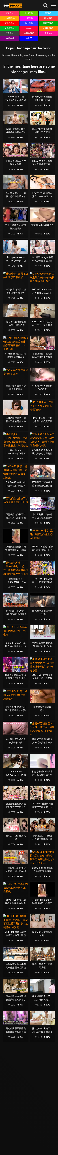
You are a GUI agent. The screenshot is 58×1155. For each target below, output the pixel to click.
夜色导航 (48, 18)
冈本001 (48, 33)
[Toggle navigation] (53, 5)
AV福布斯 (9, 38)
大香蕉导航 (10, 28)
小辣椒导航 (48, 28)
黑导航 (48, 13)
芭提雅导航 (10, 23)
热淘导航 (29, 23)
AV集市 (29, 28)
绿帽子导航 (48, 23)
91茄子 (29, 38)
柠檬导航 (29, 13)
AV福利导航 (29, 33)
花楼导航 (10, 33)
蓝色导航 (10, 13)
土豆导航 (29, 18)
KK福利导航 (9, 18)
